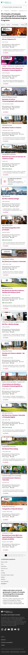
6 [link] (19, 555)
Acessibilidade (23, 651)
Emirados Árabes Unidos (7, 575)
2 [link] (8, 555)
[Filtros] (25, 25)
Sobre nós (3, 639)
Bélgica (3, 577)
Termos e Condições (5, 651)
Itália (2, 570)
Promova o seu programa (7, 642)
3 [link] (11, 555)
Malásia (3, 579)
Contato (3, 645)
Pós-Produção (15, 24)
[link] (25, 555)
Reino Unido (4, 562)
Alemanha (3, 566)
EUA (2, 564)
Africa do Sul (4, 568)
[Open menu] (25, 2)
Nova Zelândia (4, 581)
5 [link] (16, 555)
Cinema (8, 24)
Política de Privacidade (14, 651)
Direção (22, 24)
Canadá (3, 573)
